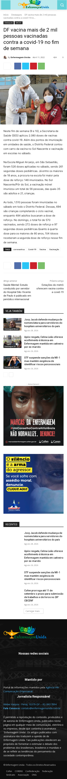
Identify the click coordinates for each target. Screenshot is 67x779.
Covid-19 (32, 249)
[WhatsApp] (41, 66)
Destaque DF (10, 346)
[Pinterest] (33, 66)
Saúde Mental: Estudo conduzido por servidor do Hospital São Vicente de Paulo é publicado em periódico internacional (17, 292)
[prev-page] (5, 375)
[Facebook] (17, 66)
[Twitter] (25, 66)
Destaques (16, 14)
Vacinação (54, 249)
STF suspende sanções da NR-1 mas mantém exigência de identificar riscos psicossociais (42, 361)
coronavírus (19, 249)
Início (6, 14)
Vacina (43, 249)
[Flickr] (29, 663)
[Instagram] (37, 663)
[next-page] (11, 375)
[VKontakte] (46, 663)
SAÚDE (18, 23)
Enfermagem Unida (20, 57)
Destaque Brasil (11, 329)
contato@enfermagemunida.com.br (41, 708)
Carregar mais (33, 611)
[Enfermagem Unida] (5, 57)
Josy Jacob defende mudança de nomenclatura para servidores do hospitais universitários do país (43, 323)
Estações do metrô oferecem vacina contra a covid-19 (50, 288)
